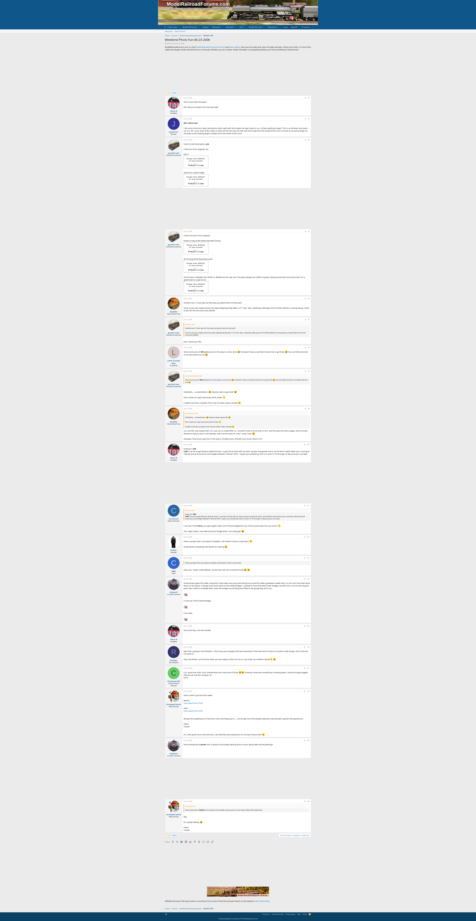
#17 (308, 668)
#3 (309, 140)
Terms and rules (277, 914)
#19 (308, 740)
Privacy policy (290, 914)
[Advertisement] (238, 71)
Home (304, 914)
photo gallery (234, 47)
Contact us (266, 914)
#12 (308, 537)
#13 (308, 558)
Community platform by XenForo (238, 919)
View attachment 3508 (193, 703)
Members (230, 27)
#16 (308, 647)
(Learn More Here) (262, 901)
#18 (308, 691)
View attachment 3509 (193, 711)
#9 (309, 409)
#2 (309, 119)
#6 (309, 319)
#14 (308, 579)
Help (299, 914)
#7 (309, 347)
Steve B (169, 43)
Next (174, 93)
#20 (308, 801)
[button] (179, 27)
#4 (309, 231)
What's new (172, 27)
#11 (308, 506)
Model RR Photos (189, 27)
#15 (308, 626)
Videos (205, 27)
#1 (309, 98)
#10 (308, 445)
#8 (309, 371)
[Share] (305, 98)
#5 (309, 298)
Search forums (180, 31)
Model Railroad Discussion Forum (210, 47)
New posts (169, 31)
